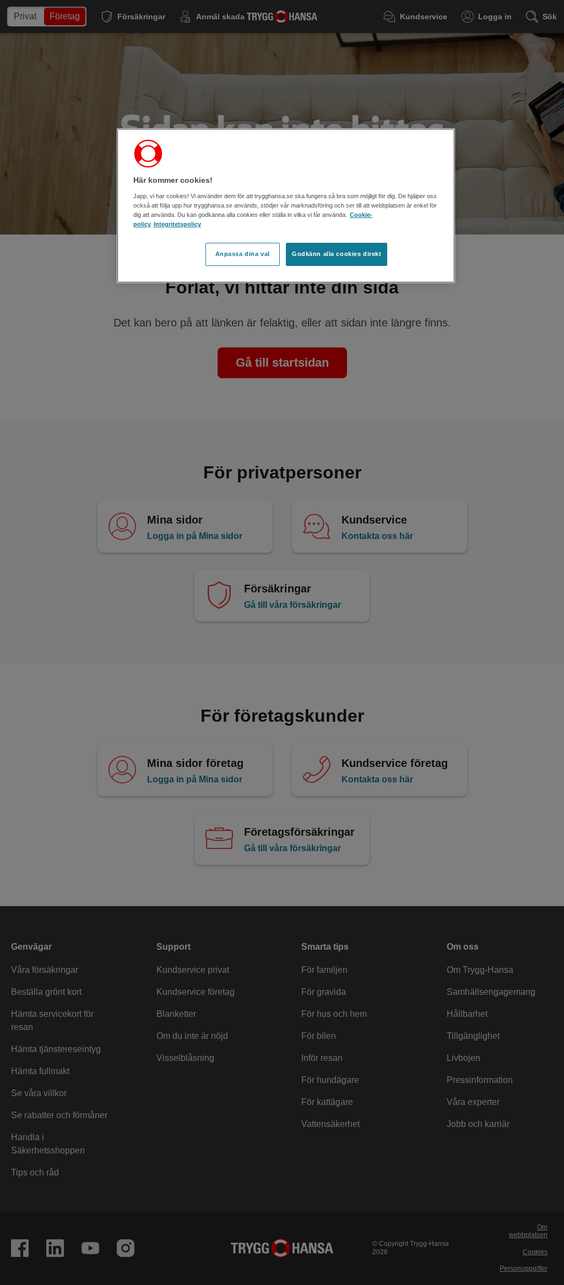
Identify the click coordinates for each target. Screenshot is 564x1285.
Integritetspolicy (177, 224)
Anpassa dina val (242, 254)
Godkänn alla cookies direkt (336, 254)
